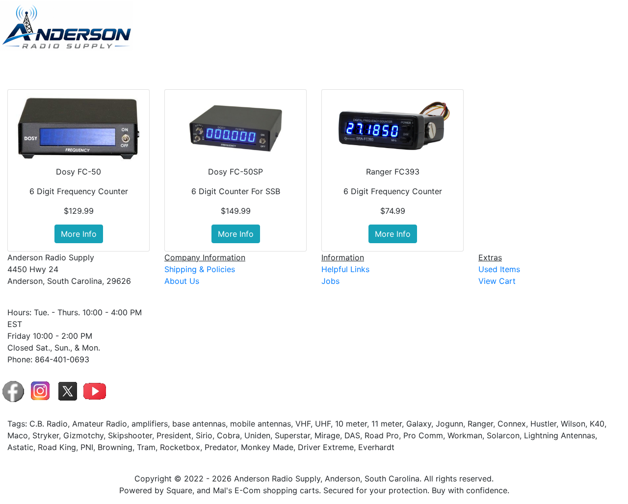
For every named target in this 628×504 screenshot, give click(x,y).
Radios (382, 66)
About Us (181, 281)
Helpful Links (345, 269)
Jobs (330, 281)
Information (493, 66)
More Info (79, 234)
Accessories (433, 66)
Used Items (550, 66)
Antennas (336, 66)
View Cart (597, 66)
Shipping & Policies (199, 269)
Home (299, 66)
